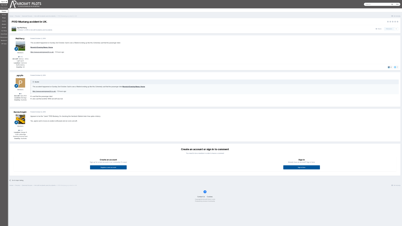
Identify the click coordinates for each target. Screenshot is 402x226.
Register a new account (108, 167)
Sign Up (3, 5)
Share (379, 29)
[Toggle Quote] (33, 82)
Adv (397, 4)
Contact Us (201, 197)
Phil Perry (23, 28)
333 (21, 130)
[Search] (392, 4)
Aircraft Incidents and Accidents (41, 30)
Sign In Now (301, 167)
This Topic (383, 4)
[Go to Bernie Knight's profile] (20, 119)
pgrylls (20, 75)
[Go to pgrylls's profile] (20, 83)
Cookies (210, 197)
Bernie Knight (20, 112)
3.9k (21, 57)
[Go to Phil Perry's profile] (14, 29)
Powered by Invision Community (205, 201)
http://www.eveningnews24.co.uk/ (42, 52)
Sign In (3, 1)
